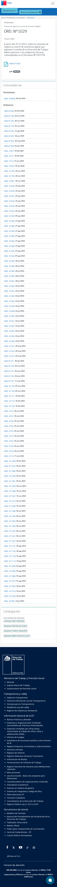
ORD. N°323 (9, 351)
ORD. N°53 (8, 431)
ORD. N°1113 (10, 561)
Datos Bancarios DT (15, 794)
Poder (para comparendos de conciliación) (25, 829)
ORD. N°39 (8, 446)
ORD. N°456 (9, 306)
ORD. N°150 (9, 386)
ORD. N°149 (9, 391)
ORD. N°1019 (10, 591)
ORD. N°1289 (10, 506)
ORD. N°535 (9, 251)
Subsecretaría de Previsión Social (21, 688)
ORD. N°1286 (10, 511)
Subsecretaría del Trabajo (18, 685)
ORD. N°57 (8, 436)
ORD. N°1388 (10, 491)
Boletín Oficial (13, 825)
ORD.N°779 (9, 126)
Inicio (3, 18)
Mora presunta (13, 772)
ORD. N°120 (9, 406)
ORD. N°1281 (10, 536)
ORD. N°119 (9, 401)
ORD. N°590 (9, 231)
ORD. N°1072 (10, 581)
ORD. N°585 (9, 221)
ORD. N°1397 (10, 496)
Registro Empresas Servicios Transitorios (25, 756)
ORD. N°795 (9, 171)
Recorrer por (9, 10)
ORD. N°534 (9, 256)
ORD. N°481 (9, 281)
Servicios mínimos (15, 749)
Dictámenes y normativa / (15, 18)
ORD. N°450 (9, 336)
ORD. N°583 (9, 236)
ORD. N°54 (8, 426)
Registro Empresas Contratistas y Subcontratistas (29, 746)
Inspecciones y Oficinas (13, 874)
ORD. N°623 (9, 211)
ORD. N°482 (9, 276)
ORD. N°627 (9, 196)
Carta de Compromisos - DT (19, 832)
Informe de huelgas (15, 737)
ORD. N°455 (9, 316)
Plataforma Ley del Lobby (18, 707)
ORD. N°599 (9, 216)
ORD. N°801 (9, 181)
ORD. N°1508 (10, 461)
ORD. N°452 (9, 291)
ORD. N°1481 (10, 481)
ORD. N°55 (8, 441)
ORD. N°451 (9, 321)
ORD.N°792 (9, 121)
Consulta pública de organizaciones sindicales (27, 781)
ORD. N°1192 (10, 551)
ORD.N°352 (9, 141)
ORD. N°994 (9, 601)
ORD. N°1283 (10, 526)
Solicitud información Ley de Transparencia (26, 701)
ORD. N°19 (8, 161)
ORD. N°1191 (10, 546)
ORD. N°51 (8, 416)
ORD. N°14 (8, 456)
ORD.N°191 (9, 371)
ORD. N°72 (8, 411)
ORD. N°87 (8, 151)
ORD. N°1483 (10, 476)
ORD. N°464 (9, 286)
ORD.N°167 (9, 381)
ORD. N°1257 (10, 541)
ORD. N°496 (9, 261)
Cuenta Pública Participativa (19, 835)
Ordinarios (31, 18)
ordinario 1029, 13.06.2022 (14, 621)
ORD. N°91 (8, 156)
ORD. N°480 (9, 266)
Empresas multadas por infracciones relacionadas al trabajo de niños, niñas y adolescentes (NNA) (25, 731)
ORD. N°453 (9, 331)
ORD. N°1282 (10, 521)
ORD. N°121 (9, 396)
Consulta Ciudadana (16, 798)
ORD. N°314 (9, 356)
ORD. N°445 (9, 301)
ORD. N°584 (9, 246)
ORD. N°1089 (10, 566)
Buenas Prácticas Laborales (19, 719)
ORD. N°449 (9, 296)
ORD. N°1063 (10, 586)
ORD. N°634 (9, 186)
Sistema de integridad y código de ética (24, 791)
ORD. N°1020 (10, 596)
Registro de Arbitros (16, 753)
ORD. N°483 (9, 271)
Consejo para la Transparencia (20, 704)
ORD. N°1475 (10, 466)
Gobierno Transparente (17, 697)
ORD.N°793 (9, 116)
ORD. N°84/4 (9, 98)
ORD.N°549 (9, 131)
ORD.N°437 (9, 136)
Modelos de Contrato (16, 813)
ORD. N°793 (9, 176)
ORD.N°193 (9, 366)
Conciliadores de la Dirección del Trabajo (25, 801)
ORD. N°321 (9, 346)
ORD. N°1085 (10, 571)
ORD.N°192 (9, 376)
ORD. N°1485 (10, 471)
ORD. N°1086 (10, 576)
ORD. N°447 (9, 326)
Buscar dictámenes (29, 12)
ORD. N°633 (9, 206)
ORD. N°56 (8, 421)
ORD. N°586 (9, 226)
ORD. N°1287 (10, 531)
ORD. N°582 (9, 241)
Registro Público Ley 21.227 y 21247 (22, 804)
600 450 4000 (11, 870)
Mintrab (10, 682)
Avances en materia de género (20, 788)
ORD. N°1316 (10, 501)
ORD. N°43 (8, 451)
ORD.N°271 (9, 361)
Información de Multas (17, 759)
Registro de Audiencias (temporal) (22, 710)
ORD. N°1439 (10, 486)
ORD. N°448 (9, 311)
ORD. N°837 (9, 166)
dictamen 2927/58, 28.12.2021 (15, 626)
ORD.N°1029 (14, 63)
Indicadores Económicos (17, 785)
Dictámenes (9, 92)
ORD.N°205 (9, 146)
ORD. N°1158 (10, 556)
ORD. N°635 (9, 191)
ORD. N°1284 (10, 516)
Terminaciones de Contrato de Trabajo (24, 762)
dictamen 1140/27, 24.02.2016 (15, 631)
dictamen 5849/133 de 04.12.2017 (17, 636)
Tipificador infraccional (17, 822)
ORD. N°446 (9, 341)
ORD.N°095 (9, 111)
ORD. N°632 (9, 201)
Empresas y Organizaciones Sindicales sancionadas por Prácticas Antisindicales (25, 724)
